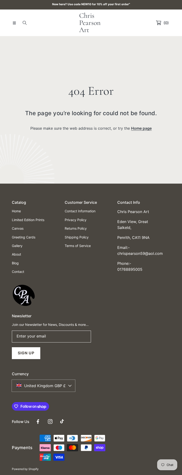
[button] (14, 23)
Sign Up (26, 353)
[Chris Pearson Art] (24, 306)
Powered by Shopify (25, 469)
